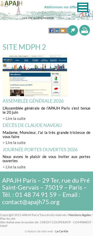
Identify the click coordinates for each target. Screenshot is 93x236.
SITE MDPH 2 (24, 46)
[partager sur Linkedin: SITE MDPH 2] (57, 30)
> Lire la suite (14, 118)
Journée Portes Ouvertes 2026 (40, 149)
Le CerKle (61, 231)
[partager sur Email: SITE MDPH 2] (63, 30)
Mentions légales (79, 215)
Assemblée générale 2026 (33, 101)
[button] (82, 7)
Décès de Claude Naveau (32, 125)
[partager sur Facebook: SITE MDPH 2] (51, 30)
